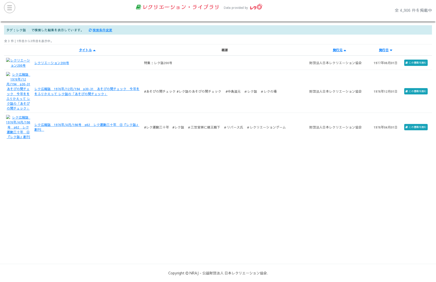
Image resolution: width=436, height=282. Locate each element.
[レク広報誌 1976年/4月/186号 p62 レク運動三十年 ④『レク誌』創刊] (18, 126)
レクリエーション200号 (51, 63)
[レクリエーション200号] (18, 62)
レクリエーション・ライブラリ (181, 7)
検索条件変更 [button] (102, 30)
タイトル (85, 50)
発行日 (384, 50)
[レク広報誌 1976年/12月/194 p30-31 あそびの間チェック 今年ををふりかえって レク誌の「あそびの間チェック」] (18, 91)
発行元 (338, 50)
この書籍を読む (417, 62)
